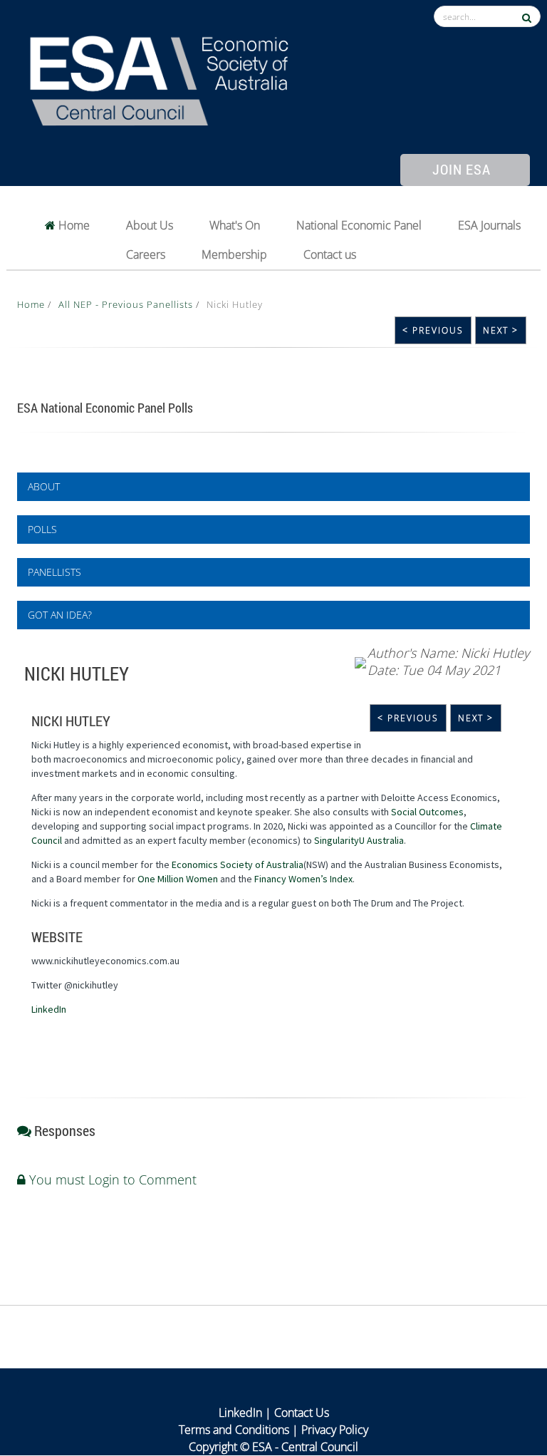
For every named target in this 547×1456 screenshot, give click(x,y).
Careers (145, 254)
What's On (234, 225)
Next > (501, 330)
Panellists (54, 572)
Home (73, 225)
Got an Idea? (60, 614)
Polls (42, 529)
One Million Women (177, 878)
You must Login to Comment (111, 1179)
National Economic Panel (359, 225)
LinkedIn (48, 1009)
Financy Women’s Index (303, 878)
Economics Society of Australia (237, 864)
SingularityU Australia (359, 840)
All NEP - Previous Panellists (127, 304)
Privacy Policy (334, 1429)
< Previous (433, 330)
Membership (234, 254)
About (44, 486)
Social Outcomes (427, 811)
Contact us (329, 254)
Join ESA (461, 169)
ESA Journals (489, 225)
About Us (149, 225)
